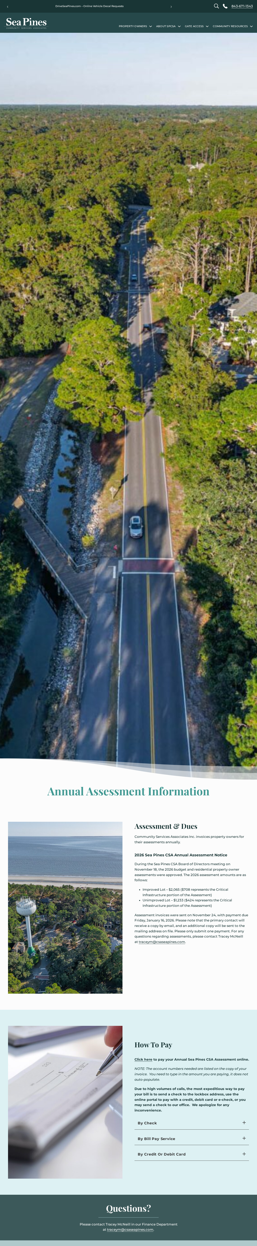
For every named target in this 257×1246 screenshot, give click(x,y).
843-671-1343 (242, 6)
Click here (143, 1059)
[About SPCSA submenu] (179, 26)
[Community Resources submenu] (251, 26)
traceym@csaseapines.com (162, 942)
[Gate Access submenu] (207, 26)
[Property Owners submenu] (150, 26)
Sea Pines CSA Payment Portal (89, 6)
